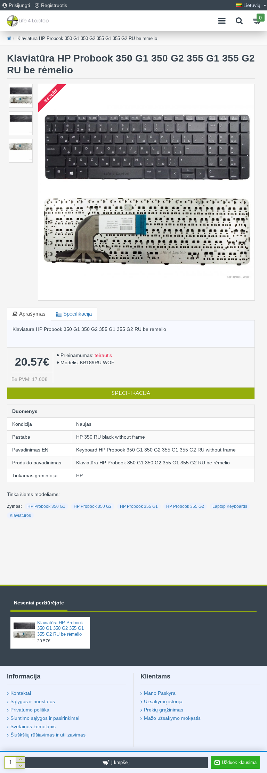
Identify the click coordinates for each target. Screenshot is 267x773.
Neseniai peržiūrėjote (39, 602)
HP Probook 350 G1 (46, 506)
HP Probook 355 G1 (139, 506)
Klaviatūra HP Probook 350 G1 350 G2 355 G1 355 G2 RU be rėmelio (60, 628)
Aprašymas (32, 314)
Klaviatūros (20, 515)
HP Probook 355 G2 (185, 506)
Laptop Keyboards (229, 506)
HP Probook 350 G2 (93, 506)
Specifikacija (77, 314)
